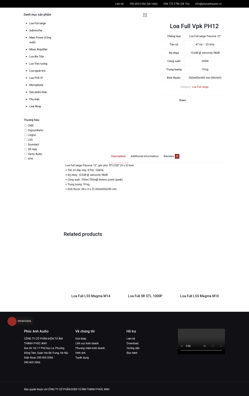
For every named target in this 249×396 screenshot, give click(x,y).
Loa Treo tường (38, 63)
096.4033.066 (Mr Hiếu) (144, 3)
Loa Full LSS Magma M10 (199, 296)
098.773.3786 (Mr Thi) (176, 3)
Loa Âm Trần (36, 56)
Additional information (145, 156)
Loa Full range (200, 86)
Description (118, 156)
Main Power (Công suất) (40, 40)
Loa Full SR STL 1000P (145, 296)
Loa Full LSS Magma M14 (90, 296)
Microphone (36, 85)
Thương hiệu (31, 120)
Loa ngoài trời (37, 70)
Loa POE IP (36, 78)
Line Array (35, 106)
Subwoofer (35, 30)
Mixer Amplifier (38, 49)
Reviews (171, 156)
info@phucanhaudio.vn (208, 3)
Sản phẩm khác (38, 92)
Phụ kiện (34, 99)
